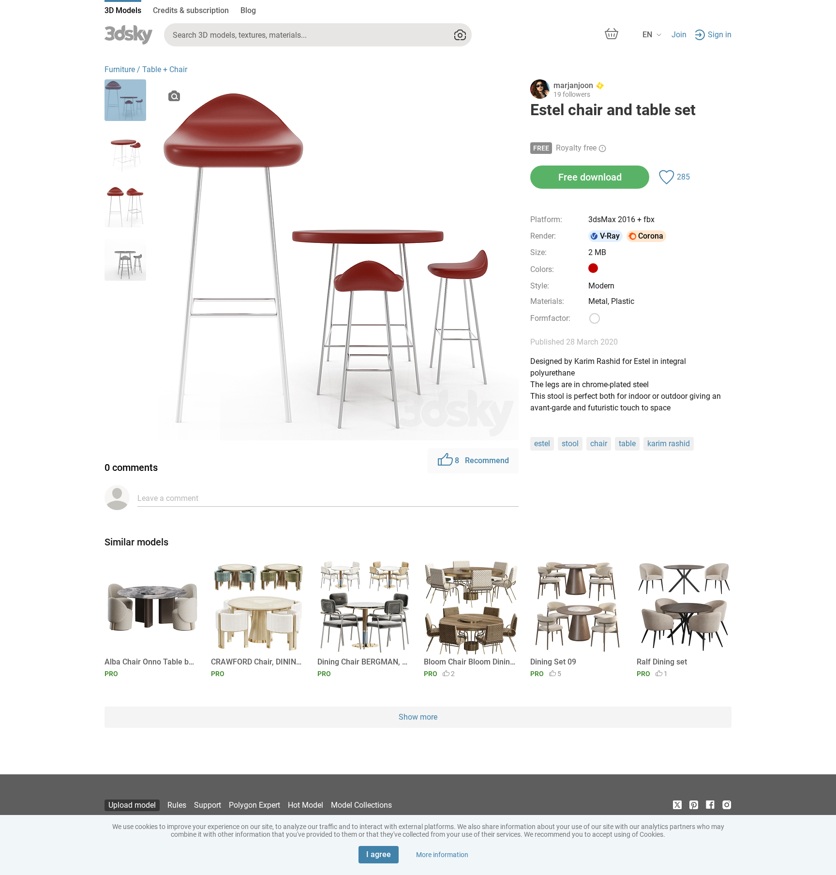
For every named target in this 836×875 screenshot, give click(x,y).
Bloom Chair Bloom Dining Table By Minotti (469, 661)
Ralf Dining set (662, 661)
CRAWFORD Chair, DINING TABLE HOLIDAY (256, 661)
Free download (590, 177)
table (627, 443)
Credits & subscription (191, 10)
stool (570, 443)
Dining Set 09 (553, 661)
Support (207, 805)
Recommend (482, 460)
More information (442, 855)
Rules (176, 805)
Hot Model (305, 805)
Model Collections (361, 805)
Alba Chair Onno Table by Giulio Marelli (150, 661)
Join (679, 34)
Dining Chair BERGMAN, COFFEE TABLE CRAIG (363, 661)
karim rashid (668, 443)
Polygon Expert (254, 805)
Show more (418, 717)
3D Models (122, 10)
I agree (378, 854)
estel (542, 443)
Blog (248, 10)
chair (598, 443)
